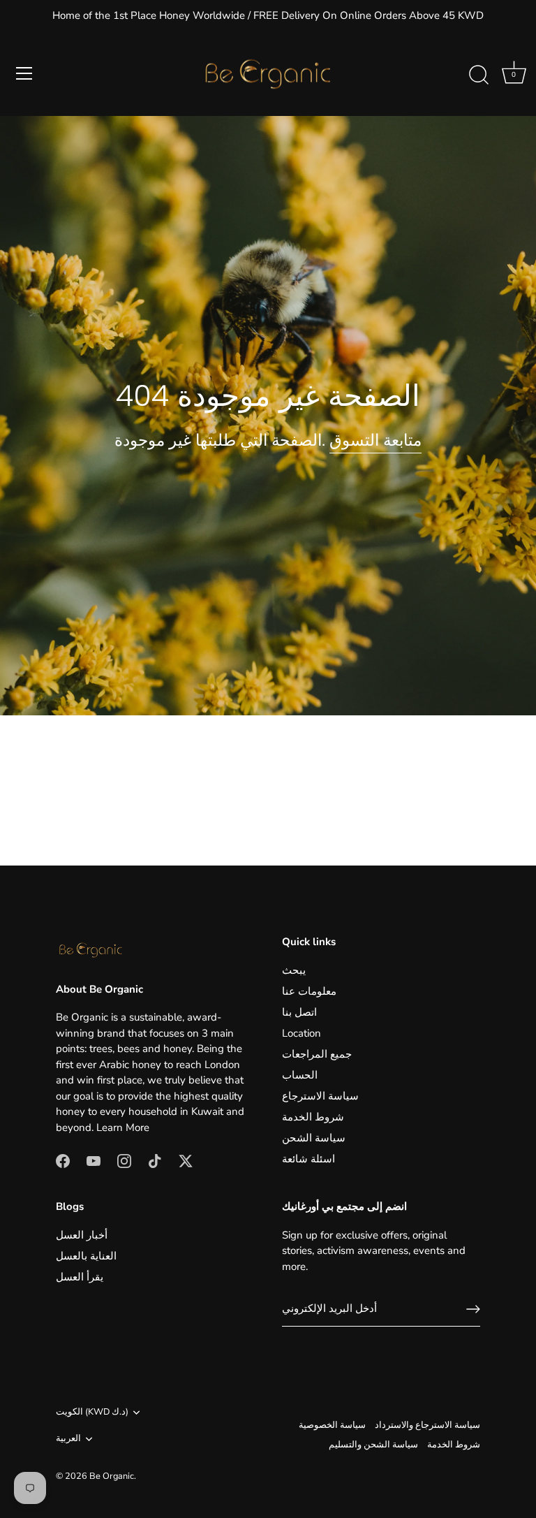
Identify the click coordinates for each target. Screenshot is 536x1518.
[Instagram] (124, 1160)
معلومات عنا (309, 991)
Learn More (122, 1127)
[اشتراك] (473, 1309)
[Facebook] (63, 1160)
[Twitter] (186, 1160)
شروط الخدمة (313, 1117)
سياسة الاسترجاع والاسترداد (427, 1425)
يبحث (294, 970)
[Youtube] (93, 1160)
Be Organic (111, 1476)
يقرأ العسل (79, 1277)
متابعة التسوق (375, 440)
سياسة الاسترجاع (320, 1096)
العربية (68, 1439)
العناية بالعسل (86, 1256)
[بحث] (478, 75)
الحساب (300, 1075)
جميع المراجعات (317, 1054)
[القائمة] (24, 73)
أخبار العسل (81, 1235)
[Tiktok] (155, 1160)
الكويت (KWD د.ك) (92, 1412)
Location (301, 1033)
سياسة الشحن (313, 1138)
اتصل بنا (299, 1012)
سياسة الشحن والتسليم (373, 1444)
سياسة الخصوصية (332, 1425)
